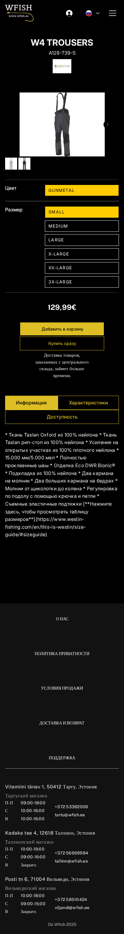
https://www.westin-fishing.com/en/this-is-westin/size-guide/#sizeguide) (45, 526)
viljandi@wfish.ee (72, 907)
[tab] (31, 403)
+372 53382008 (71, 806)
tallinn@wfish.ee (71, 861)
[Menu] (112, 13)
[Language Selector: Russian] (92, 13)
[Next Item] (108, 124)
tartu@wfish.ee (70, 814)
